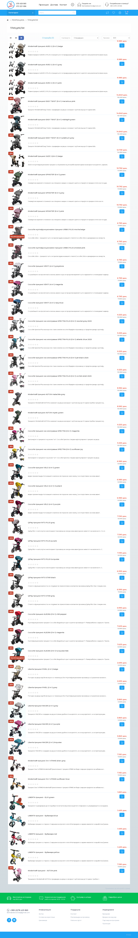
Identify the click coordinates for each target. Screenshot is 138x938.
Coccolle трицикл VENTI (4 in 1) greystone (46, 266)
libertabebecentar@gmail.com (91, 6)
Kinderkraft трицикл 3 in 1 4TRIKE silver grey (46, 761)
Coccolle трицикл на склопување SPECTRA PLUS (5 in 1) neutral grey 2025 (60, 321)
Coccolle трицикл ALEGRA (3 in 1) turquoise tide (48, 651)
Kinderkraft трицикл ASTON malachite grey (46, 394)
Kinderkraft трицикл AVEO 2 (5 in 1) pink (45, 83)
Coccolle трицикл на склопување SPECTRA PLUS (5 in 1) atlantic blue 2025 (60, 339)
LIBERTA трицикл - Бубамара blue (43, 816)
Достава (54, 5)
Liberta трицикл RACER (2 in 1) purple (44, 724)
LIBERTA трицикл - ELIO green (41, 797)
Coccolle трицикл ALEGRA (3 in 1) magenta (46, 632)
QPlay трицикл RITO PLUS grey (41, 523)
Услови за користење (47, 917)
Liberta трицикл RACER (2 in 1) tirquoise (45, 742)
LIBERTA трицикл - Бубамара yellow (43, 852)
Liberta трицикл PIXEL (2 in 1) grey (42, 687)
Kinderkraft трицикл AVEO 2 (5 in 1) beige (45, 46)
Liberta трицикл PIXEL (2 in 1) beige (43, 669)
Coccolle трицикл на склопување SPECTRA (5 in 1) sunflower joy (55, 449)
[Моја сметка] (120, 13)
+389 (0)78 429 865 (116, 6)
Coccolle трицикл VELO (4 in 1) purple (44, 504)
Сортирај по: (66, 38)
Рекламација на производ (80, 917)
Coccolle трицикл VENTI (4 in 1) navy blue (45, 303)
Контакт (63, 5)
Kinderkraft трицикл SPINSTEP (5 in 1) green (46, 174)
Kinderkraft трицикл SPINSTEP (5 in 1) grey (46, 193)
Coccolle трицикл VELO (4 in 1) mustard (45, 486)
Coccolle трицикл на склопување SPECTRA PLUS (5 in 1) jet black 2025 (58, 358)
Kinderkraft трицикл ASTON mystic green (45, 413)
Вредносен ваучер (109, 917)
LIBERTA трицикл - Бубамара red (42, 834)
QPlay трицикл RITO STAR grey (41, 596)
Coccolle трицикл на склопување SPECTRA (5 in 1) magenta (53, 431)
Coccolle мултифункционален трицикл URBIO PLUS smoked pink (56, 248)
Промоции (44, 5)
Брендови (106, 914)
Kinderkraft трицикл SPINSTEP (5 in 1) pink (46, 211)
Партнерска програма (111, 920)
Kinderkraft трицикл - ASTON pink (42, 871)
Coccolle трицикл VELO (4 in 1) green (44, 468)
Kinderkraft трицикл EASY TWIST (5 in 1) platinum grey (51, 138)
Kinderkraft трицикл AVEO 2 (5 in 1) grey (45, 65)
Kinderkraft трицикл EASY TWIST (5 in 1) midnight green (51, 120)
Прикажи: (106, 38)
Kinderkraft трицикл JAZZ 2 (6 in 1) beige (45, 156)
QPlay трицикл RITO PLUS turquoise (43, 559)
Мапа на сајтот (76, 920)
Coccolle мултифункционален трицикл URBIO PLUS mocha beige (56, 229)
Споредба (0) (48, 38)
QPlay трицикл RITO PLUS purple (42, 541)
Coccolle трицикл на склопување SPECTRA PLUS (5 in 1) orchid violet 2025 (60, 376)
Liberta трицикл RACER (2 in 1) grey (43, 706)
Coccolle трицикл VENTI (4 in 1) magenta (45, 284)
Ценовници (43, 920)
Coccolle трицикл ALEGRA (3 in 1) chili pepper (47, 614)
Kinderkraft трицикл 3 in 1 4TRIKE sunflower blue (49, 779)
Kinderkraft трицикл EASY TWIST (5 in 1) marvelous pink (51, 101)
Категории (13, 13)
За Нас (41, 914)
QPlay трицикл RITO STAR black (42, 577)
